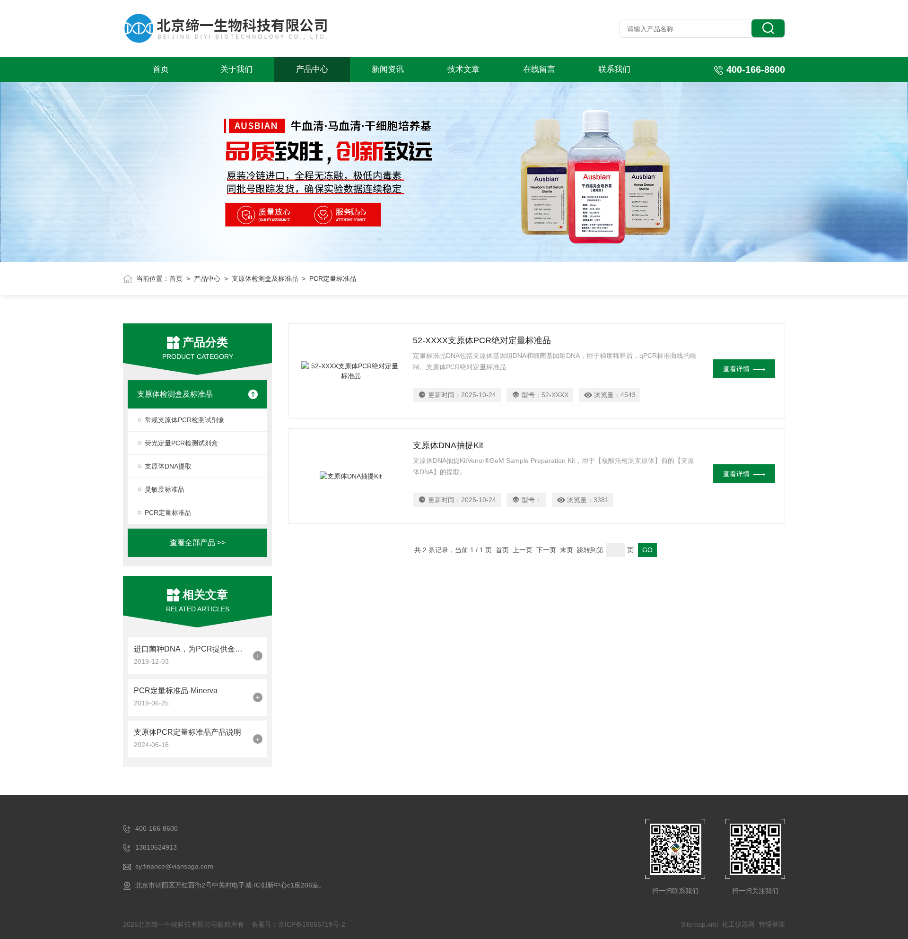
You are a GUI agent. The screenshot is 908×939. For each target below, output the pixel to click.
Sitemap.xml (699, 924)
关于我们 (236, 69)
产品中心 (312, 69)
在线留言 (539, 69)
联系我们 (614, 69)
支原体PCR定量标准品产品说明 (187, 732)
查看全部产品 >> (198, 543)
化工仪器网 (738, 924)
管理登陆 (772, 924)
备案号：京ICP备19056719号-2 (298, 924)
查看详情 (736, 369)
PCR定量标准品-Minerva (176, 691)
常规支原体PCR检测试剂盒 (185, 420)
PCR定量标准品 (168, 512)
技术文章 (463, 69)
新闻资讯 (388, 69)
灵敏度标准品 (164, 489)
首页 (161, 69)
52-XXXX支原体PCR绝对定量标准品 (482, 340)
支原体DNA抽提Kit (448, 445)
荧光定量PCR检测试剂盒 (181, 443)
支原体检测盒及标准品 (265, 278)
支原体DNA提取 (168, 466)
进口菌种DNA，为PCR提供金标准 (191, 649)
